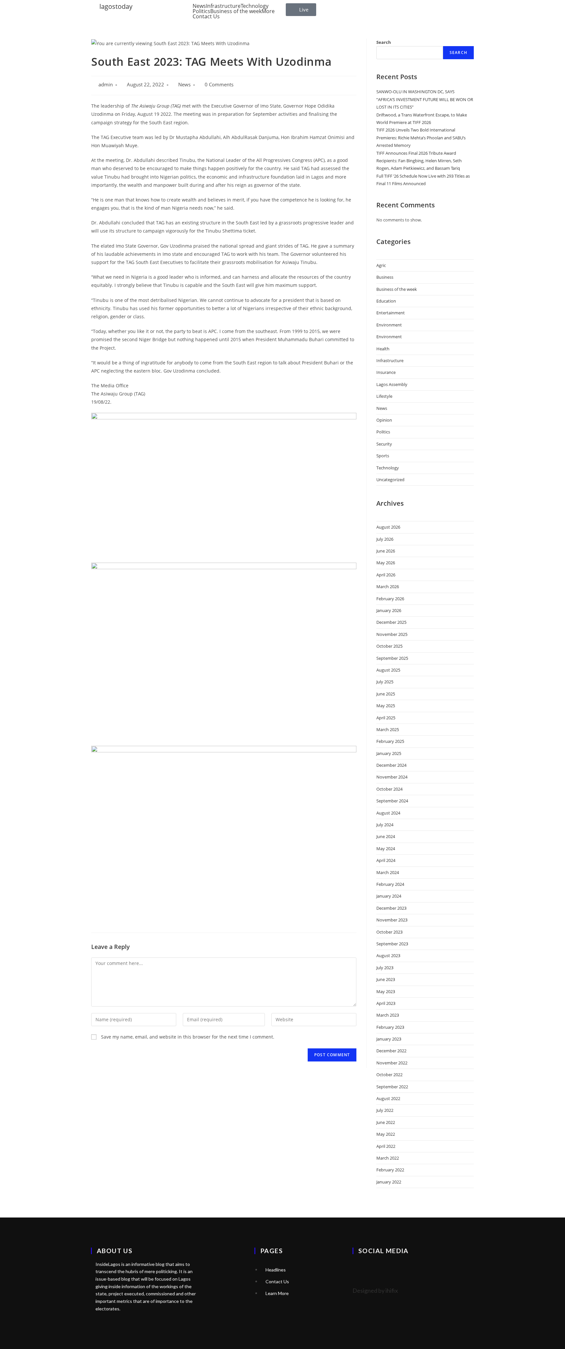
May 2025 (385, 706)
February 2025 (390, 741)
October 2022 (389, 1074)
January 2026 (388, 610)
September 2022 (392, 1087)
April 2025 (385, 718)
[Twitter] (360, 1269)
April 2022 (385, 1146)
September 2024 (392, 801)
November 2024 (391, 777)
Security (384, 444)
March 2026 (387, 586)
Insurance (386, 372)
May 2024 (385, 848)
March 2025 (387, 729)
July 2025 (384, 682)
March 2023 (387, 1015)
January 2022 (388, 1182)
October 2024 (389, 789)
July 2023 (384, 968)
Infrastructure (223, 6)
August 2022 (388, 1098)
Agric (381, 265)
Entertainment (390, 313)
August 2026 (388, 527)
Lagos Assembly (391, 384)
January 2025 (388, 753)
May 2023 (385, 991)
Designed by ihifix (375, 1290)
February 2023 (390, 1027)
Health (382, 349)
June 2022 (385, 1122)
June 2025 (385, 694)
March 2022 (387, 1158)
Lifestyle (384, 396)
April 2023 (385, 1003)
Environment (389, 325)
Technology (254, 6)
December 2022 (391, 1051)
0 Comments (219, 84)
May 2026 (385, 563)
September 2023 (392, 944)
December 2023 (391, 908)
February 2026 (390, 599)
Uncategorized (390, 479)
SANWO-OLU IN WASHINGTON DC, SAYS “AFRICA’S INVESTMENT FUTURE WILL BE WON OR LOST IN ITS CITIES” (424, 99)
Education (386, 301)
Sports (382, 456)
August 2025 (388, 670)
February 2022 (390, 1170)
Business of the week (236, 11)
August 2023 (388, 955)
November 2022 (391, 1063)
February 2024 (390, 884)
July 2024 (384, 825)
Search (383, 42)
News (199, 6)
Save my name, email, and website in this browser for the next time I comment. (187, 1037)
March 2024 (387, 872)
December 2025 (391, 622)
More (268, 11)
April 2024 (385, 860)
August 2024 (388, 813)
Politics (201, 11)
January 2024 (388, 896)
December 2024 (391, 765)
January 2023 (388, 1039)
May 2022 (385, 1134)
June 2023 (385, 979)
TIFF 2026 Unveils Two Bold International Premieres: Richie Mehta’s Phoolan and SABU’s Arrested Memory (421, 137)
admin (105, 84)
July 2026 (384, 539)
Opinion (384, 420)
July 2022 (384, 1110)
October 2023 (389, 932)
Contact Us (206, 16)
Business (384, 277)
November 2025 (391, 634)
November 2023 (391, 920)
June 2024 (385, 836)
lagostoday (115, 6)
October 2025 (389, 646)
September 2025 (392, 658)
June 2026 (385, 551)
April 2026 (385, 575)
